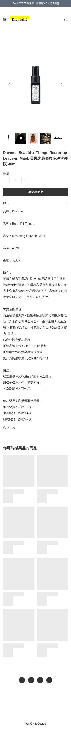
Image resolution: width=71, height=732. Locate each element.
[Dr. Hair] (19, 19)
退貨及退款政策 (38, 723)
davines (10, 427)
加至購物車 (35, 192)
